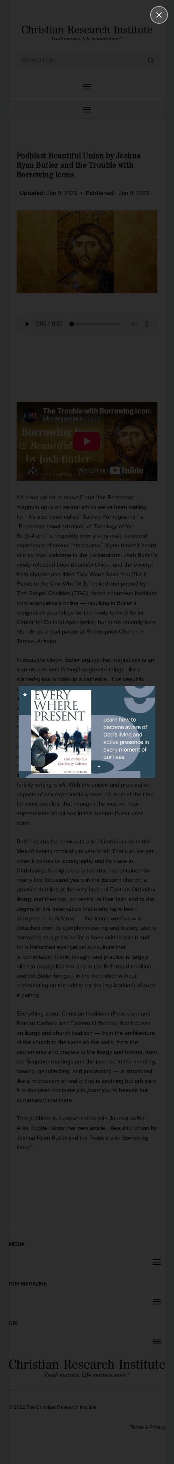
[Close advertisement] (159, 15)
